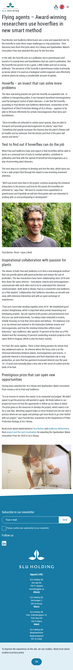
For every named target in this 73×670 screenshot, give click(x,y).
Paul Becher (38, 428)
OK (36, 661)
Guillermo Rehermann (59, 428)
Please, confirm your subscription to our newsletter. (28, 528)
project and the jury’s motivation (21, 432)
